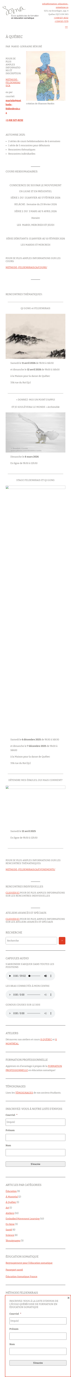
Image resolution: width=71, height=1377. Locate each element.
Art (7, 1207)
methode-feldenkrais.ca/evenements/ (30, 869)
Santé (9, 1229)
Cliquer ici (12, 892)
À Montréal (12, 1196)
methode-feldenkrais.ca (13, 82)
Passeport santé (14, 1269)
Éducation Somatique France (21, 1276)
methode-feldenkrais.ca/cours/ (26, 267)
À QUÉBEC (46, 1039)
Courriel (11, 1115)
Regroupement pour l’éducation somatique (29, 1263)
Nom (8, 1145)
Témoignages (13, 1240)
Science (10, 1235)
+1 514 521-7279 (61, 21)
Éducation (11, 1191)
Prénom (10, 1130)
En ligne (10, 1224)
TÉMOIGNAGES (24, 1092)
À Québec (11, 1202)
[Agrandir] (61, 55)
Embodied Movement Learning (23, 1218)
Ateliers (10, 1213)
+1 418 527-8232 (61, 18)
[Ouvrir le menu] (66, 27)
